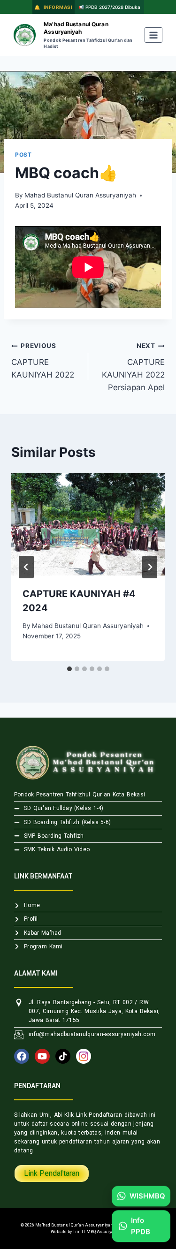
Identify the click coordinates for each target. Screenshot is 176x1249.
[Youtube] (42, 1056)
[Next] (149, 567)
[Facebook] (21, 1056)
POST (23, 154)
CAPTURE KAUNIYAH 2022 (42, 360)
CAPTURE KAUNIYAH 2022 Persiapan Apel (133, 367)
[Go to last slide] (26, 567)
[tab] (69, 668)
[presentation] (88, 524)
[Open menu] (154, 35)
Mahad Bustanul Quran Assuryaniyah (80, 195)
